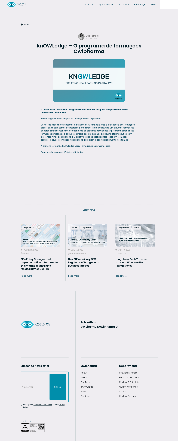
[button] (89, 4)
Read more (26, 276)
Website (68, 152)
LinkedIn (78, 152)
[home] (16, 4)
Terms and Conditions (42, 405)
